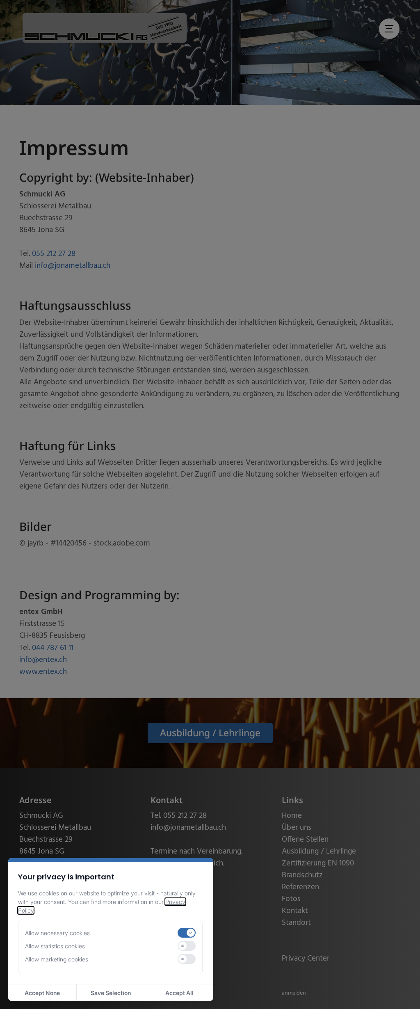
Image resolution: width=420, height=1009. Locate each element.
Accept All (179, 992)
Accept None (42, 992)
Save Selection (111, 992)
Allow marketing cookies (56, 959)
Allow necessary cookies (57, 932)
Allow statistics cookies (55, 946)
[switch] (187, 933)
